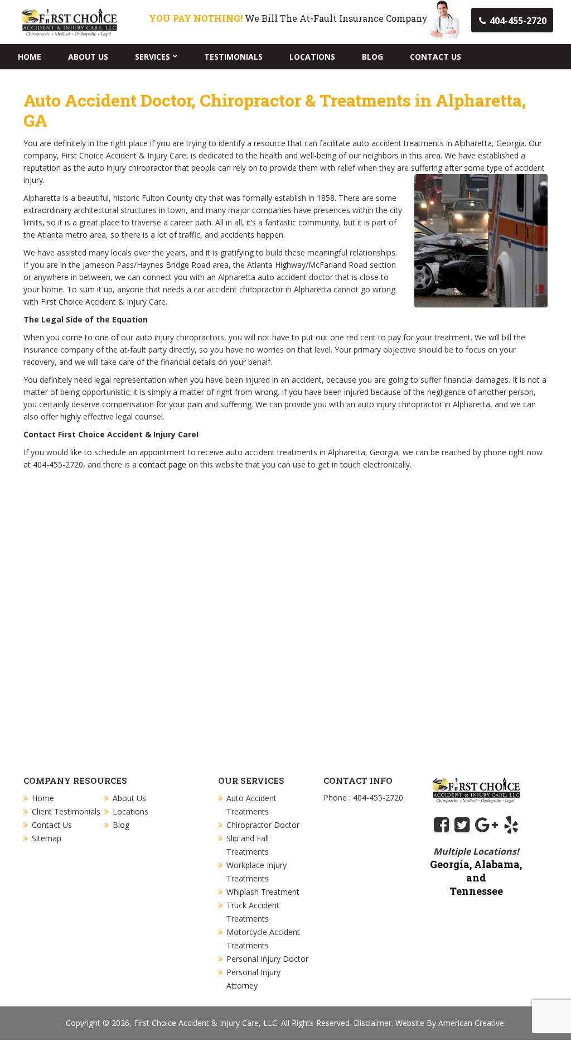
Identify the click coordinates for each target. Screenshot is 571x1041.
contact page (162, 464)
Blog (121, 825)
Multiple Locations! (476, 851)
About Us (129, 798)
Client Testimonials (66, 811)
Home (43, 798)
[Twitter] (462, 824)
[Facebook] (441, 824)
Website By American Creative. (450, 1023)
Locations (130, 811)
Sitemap (46, 838)
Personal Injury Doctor (267, 958)
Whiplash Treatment (262, 891)
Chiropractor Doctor (262, 825)
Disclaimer (372, 1023)
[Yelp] (511, 824)
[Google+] (486, 824)
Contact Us (52, 825)
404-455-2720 (518, 21)
